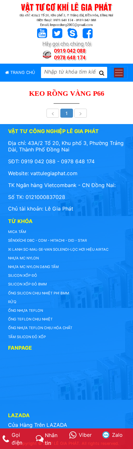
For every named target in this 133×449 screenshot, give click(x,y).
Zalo (117, 435)
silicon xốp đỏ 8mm (27, 284)
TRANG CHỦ (22, 72)
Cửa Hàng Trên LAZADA (37, 425)
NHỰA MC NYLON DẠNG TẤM (33, 267)
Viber (85, 435)
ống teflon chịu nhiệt (30, 319)
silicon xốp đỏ (22, 275)
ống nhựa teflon (25, 310)
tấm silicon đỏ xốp (27, 337)
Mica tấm (17, 231)
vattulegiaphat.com (53, 173)
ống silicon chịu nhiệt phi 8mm (38, 293)
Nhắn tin (51, 439)
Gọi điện (17, 439)
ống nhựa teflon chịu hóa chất (40, 328)
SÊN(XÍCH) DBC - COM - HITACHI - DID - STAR (47, 240)
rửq (12, 302)
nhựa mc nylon (23, 258)
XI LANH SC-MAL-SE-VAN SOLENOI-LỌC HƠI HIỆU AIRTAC (58, 249)
